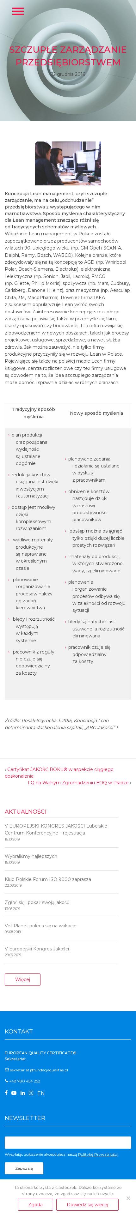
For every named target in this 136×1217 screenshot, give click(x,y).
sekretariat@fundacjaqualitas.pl (39, 1070)
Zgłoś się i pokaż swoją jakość (37, 905)
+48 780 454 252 (24, 1081)
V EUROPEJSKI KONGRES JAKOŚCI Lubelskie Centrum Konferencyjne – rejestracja (56, 832)
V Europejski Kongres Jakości (37, 951)
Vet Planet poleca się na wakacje (41, 928)
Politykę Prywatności (98, 1154)
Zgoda (35, 1205)
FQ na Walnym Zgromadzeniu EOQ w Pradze (78, 783)
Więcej (22, 979)
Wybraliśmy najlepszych (31, 859)
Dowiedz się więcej (87, 1205)
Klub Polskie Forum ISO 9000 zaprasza (48, 882)
